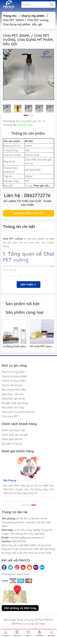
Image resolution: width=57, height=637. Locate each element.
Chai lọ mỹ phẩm (32, 16)
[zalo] (42, 567)
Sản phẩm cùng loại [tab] (25, 312)
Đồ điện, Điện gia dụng (15, 403)
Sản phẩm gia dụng (13, 398)
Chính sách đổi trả (12, 439)
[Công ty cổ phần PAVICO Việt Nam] (9, 4)
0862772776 (18, 541)
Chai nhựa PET (10, 416)
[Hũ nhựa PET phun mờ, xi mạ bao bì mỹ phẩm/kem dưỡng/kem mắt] (42, 331)
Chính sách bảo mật (13, 430)
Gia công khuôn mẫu (14, 389)
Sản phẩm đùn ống (13, 407)
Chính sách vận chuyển (15, 434)
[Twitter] (10, 567)
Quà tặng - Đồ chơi (13, 394)
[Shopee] (29, 567)
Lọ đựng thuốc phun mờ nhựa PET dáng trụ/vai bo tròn (15, 346)
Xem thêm (27, 284)
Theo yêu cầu (41, 185)
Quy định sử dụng (12, 443)
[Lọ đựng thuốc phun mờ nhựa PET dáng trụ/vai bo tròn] (15, 331)
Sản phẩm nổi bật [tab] (23, 303)
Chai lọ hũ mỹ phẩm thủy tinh (18, 411)
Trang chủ (10, 16)
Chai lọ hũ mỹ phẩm (13, 371)
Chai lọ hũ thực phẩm (14, 380)
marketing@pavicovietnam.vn (27, 537)
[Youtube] (23, 567)
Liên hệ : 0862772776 (27, 195)
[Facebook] (4, 567)
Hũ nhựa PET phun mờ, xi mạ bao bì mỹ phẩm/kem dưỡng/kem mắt (42, 346)
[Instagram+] (16, 567)
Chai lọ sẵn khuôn (12, 385)
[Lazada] (35, 567)
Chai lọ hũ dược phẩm (14, 376)
